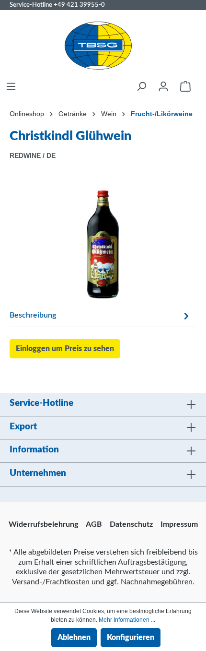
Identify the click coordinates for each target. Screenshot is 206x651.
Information (34, 449)
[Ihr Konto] (163, 86)
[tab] (101, 315)
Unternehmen (38, 473)
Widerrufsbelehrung (43, 524)
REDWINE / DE (33, 155)
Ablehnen (74, 637)
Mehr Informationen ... (127, 619)
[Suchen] (141, 86)
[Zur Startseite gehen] (98, 46)
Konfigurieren (130, 637)
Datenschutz (131, 524)
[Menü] (11, 86)
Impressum (179, 524)
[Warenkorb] (185, 86)
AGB (94, 524)
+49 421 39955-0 (79, 5)
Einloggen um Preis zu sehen (65, 349)
